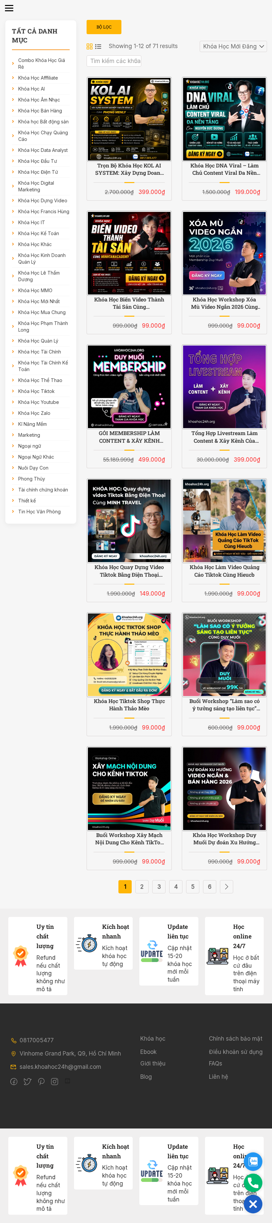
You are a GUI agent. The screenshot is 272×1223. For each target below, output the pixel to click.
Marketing (29, 435)
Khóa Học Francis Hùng (43, 211)
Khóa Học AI (31, 89)
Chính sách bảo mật (235, 1038)
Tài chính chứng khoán (43, 489)
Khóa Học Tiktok (36, 391)
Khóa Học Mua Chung (42, 312)
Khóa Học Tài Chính (39, 351)
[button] (253, 1204)
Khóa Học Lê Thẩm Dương (39, 276)
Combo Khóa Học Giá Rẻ (41, 63)
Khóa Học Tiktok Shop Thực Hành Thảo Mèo (129, 704)
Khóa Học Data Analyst (43, 150)
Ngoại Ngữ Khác (36, 457)
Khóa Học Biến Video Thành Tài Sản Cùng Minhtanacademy (129, 303)
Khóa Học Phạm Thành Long (43, 326)
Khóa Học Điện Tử (38, 172)
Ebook (148, 1052)
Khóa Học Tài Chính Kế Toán (43, 366)
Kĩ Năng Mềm (32, 424)
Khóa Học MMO (35, 290)
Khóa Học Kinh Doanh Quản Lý (42, 258)
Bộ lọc (104, 27)
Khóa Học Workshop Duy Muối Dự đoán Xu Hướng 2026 (224, 838)
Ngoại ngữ (29, 446)
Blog (146, 1076)
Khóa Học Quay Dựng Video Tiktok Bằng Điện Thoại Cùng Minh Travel (129, 570)
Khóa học (153, 1038)
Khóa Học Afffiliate (38, 78)
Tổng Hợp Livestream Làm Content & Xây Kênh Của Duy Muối (224, 436)
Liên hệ (218, 1076)
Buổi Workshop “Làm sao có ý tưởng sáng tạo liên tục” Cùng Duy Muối (224, 704)
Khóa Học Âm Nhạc (39, 99)
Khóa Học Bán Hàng (40, 110)
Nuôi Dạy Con (33, 468)
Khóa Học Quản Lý (38, 341)
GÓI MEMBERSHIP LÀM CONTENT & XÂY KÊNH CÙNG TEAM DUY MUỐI (129, 436)
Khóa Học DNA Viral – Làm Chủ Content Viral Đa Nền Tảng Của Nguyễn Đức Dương (224, 169)
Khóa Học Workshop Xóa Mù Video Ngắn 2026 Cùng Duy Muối (224, 303)
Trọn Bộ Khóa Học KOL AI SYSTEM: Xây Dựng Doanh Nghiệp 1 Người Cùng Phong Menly (129, 169)
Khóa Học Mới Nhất (39, 301)
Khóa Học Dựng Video (42, 200)
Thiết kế (27, 500)
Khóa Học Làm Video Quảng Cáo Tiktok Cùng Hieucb (224, 570)
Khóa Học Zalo (34, 413)
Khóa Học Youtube (38, 402)
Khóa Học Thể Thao (40, 380)
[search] (136, 61)
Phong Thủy (31, 479)
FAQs (215, 1063)
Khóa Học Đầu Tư (37, 161)
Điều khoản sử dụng (236, 1052)
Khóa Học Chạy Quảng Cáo (43, 136)
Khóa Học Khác (35, 244)
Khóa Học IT (31, 222)
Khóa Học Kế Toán (38, 233)
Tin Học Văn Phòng (39, 511)
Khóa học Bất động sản (43, 121)
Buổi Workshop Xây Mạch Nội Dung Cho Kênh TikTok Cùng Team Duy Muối (129, 838)
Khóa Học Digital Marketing (36, 186)
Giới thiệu (153, 1063)
